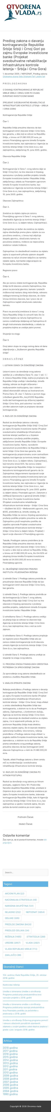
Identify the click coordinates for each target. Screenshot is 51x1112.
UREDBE (13, 942)
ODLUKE (12, 918)
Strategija (36, 936)
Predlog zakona (40, 74)
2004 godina (10, 1090)
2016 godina (10, 1053)
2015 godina (10, 1056)
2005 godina (10, 1087)
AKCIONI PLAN (14, 893)
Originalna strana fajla (13, 76)
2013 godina (10, 1063)
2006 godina (10, 1084)
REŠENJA (13, 936)
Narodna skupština (19, 906)
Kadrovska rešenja (11, 985)
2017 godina (10, 1050)
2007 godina (10, 1081)
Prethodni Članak (25, 817)
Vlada (33, 942)
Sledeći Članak (25, 824)
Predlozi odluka (17, 930)
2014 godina (10, 1060)
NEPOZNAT (27, 74)
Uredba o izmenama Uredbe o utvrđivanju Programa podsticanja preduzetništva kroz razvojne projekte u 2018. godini (22, 994)
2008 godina (10, 1078)
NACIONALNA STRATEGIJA (21, 899)
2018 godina (10, 1047)
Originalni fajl (29, 76)
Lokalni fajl (40, 76)
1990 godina (10, 1094)
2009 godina (10, 1075)
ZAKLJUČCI (13, 955)
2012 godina (10, 1066)
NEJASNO (13, 912)
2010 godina (10, 1072)
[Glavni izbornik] (25, 27)
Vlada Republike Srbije (21, 949)
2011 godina (10, 1069)
